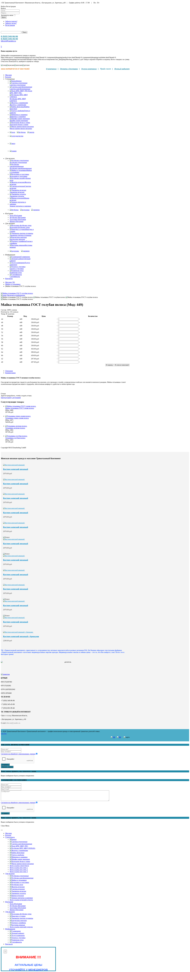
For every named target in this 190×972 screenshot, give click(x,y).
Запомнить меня (7, 15)
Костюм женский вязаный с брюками (21, 636)
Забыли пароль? (11, 21)
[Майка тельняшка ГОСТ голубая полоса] (17, 297)
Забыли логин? (11, 23)
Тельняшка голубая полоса (15, 438)
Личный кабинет (122, 69)
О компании (51, 69)
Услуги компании (89, 69)
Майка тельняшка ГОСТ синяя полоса (19, 408)
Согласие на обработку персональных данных (18, 754)
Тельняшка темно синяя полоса (17, 418)
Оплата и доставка (69, 69)
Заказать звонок (7, 767)
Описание (9, 371)
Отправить (5, 764)
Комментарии (10, 373)
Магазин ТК (10, 282)
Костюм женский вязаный (15, 469)
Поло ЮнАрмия (16, 215)
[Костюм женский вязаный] (14, 465)
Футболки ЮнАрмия (18, 217)
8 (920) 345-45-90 (9, 39)
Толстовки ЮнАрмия (18, 219)
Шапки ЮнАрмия (16, 221)
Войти (4, 17)
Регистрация (10, 25)
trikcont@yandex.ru (8, 41)
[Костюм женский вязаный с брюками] (18, 632)
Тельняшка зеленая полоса (15, 428)
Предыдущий (6, 398)
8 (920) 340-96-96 (9, 36)
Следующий (16, 398)
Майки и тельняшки (12, 284)
